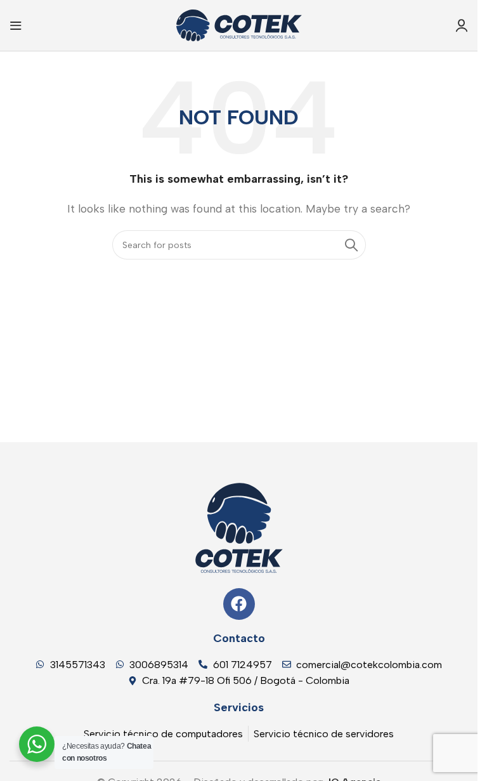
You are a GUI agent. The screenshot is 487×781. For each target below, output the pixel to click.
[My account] (461, 25)
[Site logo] (239, 24)
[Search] (351, 244)
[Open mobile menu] (16, 25)
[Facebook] (239, 604)
